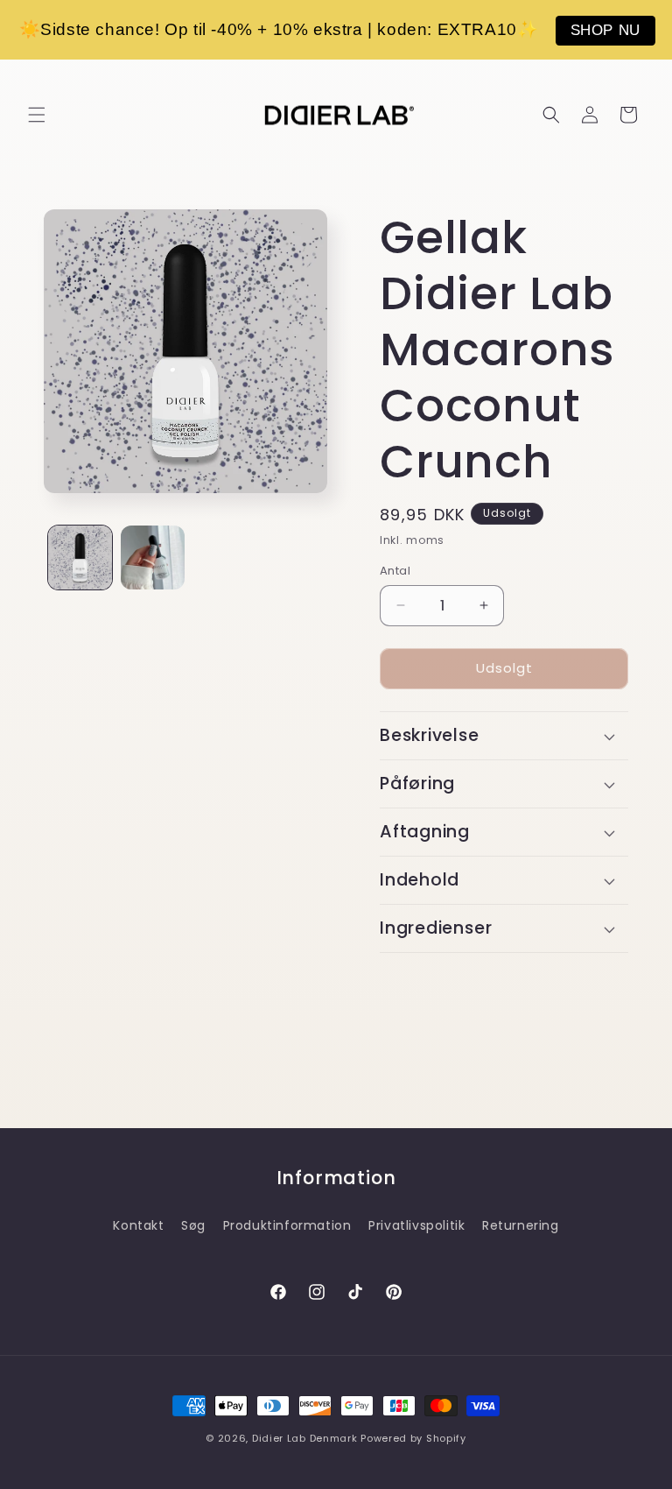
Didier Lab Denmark (305, 1438)
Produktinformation (287, 1225)
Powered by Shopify (413, 1438)
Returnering (520, 1225)
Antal (395, 570)
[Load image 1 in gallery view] (80, 557)
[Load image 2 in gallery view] (153, 557)
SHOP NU (605, 30)
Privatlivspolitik (416, 1225)
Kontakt (138, 1225)
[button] (37, 114)
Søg (193, 1225)
